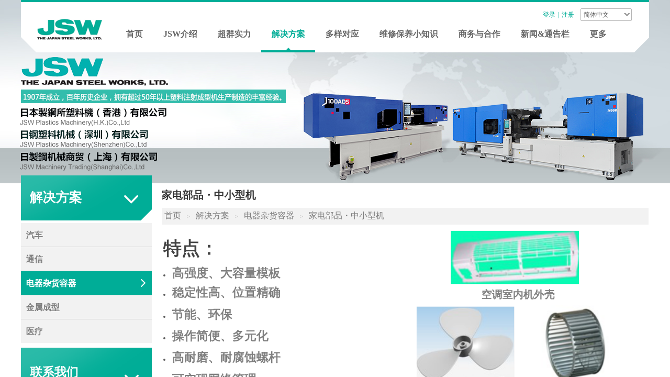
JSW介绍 (180, 33)
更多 (598, 33)
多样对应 (342, 33)
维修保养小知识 (408, 33)
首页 (134, 33)
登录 (549, 14)
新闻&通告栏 (545, 33)
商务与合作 (479, 33)
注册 (568, 14)
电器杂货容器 (269, 215)
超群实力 (234, 33)
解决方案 (288, 33)
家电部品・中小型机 (346, 215)
